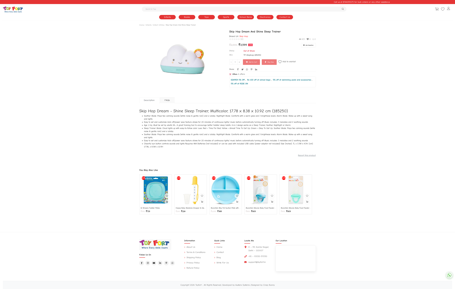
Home (141, 25)
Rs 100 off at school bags (259, 80)
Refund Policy (192, 268)
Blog (218, 257)
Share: (231, 69)
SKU (231, 55)
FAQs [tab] (167, 100)
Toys (206, 17)
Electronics (265, 17)
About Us (190, 247)
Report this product (307, 155)
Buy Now (271, 62)
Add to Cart (253, 62)
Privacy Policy (193, 262)
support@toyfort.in (257, 262)
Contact (220, 252)
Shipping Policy (193, 257)
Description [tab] (149, 100)
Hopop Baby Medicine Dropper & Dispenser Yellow (191, 208)
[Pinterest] (166, 263)
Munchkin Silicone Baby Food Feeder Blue (261, 208)
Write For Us (222, 262)
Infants (167, 17)
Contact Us (285, 17)
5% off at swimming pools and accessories (292, 80)
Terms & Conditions (195, 252)
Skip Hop (243, 36)
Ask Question (309, 45)
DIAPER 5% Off (238, 80)
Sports (226, 17)
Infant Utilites (158, 25)
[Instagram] (147, 263)
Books (187, 17)
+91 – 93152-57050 (257, 256)
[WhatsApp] (172, 263)
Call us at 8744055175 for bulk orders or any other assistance (353, 2)
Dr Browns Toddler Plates (150, 208)
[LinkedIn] (160, 263)
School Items (246, 17)
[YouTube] (154, 263)
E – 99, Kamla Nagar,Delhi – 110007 (258, 249)
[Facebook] (141, 263)
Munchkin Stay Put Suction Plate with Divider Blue (226, 208)
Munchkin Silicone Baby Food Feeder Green (296, 208)
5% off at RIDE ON (239, 83)
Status (231, 51)
